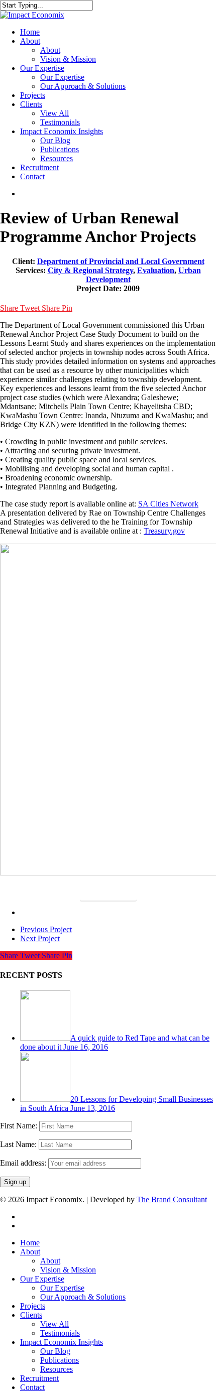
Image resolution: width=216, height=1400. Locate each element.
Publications (59, 1360)
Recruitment (39, 1378)
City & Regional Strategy (90, 270)
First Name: (19, 1125)
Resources (56, 1369)
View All (54, 1324)
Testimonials (60, 1333)
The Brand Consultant (172, 1199)
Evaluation (155, 270)
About (30, 1251)
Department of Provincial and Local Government (120, 261)
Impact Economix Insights (61, 1342)
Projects (32, 1306)
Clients (31, 1315)
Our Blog (55, 1351)
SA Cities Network (168, 503)
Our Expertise (42, 1279)
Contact (32, 1387)
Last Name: (19, 1144)
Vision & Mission (68, 1269)
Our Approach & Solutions (83, 1297)
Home (30, 1242)
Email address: (24, 1163)
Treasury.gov (164, 531)
